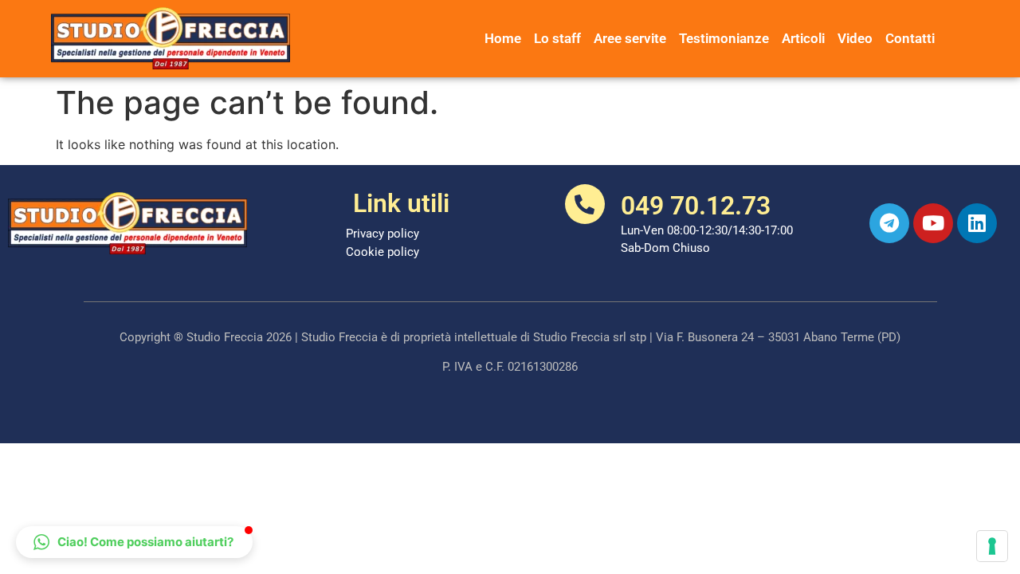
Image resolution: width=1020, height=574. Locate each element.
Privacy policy (382, 233)
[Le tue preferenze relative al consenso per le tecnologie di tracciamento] (992, 546)
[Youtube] (933, 223)
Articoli (803, 38)
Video (855, 38)
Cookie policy (382, 252)
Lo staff (557, 38)
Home (502, 38)
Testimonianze (724, 38)
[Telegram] (889, 223)
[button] (134, 542)
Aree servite (630, 38)
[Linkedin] (977, 223)
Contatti (910, 38)
